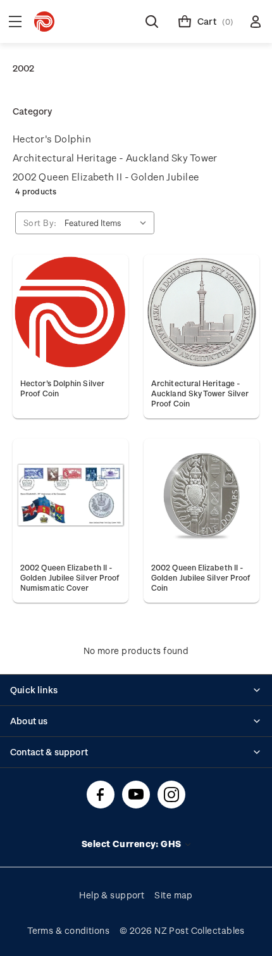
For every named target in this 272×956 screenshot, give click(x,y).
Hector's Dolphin (52, 138)
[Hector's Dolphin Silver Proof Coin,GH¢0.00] (71, 312)
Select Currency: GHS (132, 843)
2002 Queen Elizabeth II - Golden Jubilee (106, 176)
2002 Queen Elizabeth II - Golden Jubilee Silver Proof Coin (200, 577)
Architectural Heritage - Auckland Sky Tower (115, 157)
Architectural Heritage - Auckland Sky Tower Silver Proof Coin (200, 393)
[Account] (255, 21)
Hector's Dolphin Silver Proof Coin (62, 388)
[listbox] (108, 223)
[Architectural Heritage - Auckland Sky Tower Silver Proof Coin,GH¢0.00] (201, 312)
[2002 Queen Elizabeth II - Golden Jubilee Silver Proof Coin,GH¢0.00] (201, 497)
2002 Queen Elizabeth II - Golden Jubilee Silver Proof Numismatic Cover (69, 577)
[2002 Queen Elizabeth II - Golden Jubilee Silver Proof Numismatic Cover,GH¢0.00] (71, 497)
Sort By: (40, 222)
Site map (173, 895)
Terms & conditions (68, 930)
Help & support (111, 895)
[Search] (151, 21)
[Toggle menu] (15, 21)
